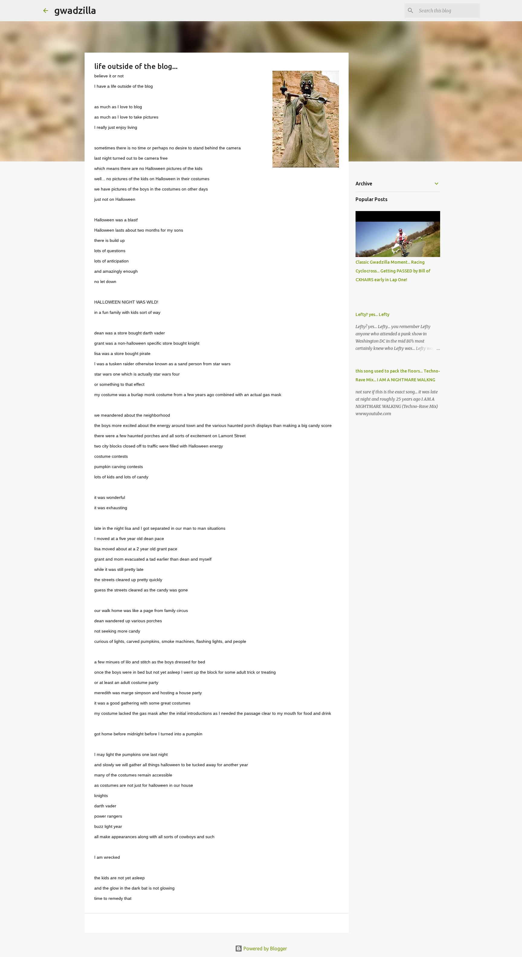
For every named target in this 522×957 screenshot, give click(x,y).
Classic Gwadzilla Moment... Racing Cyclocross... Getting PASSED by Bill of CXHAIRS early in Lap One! (393, 271)
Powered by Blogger (264, 948)
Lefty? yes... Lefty (372, 314)
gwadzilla (75, 10)
